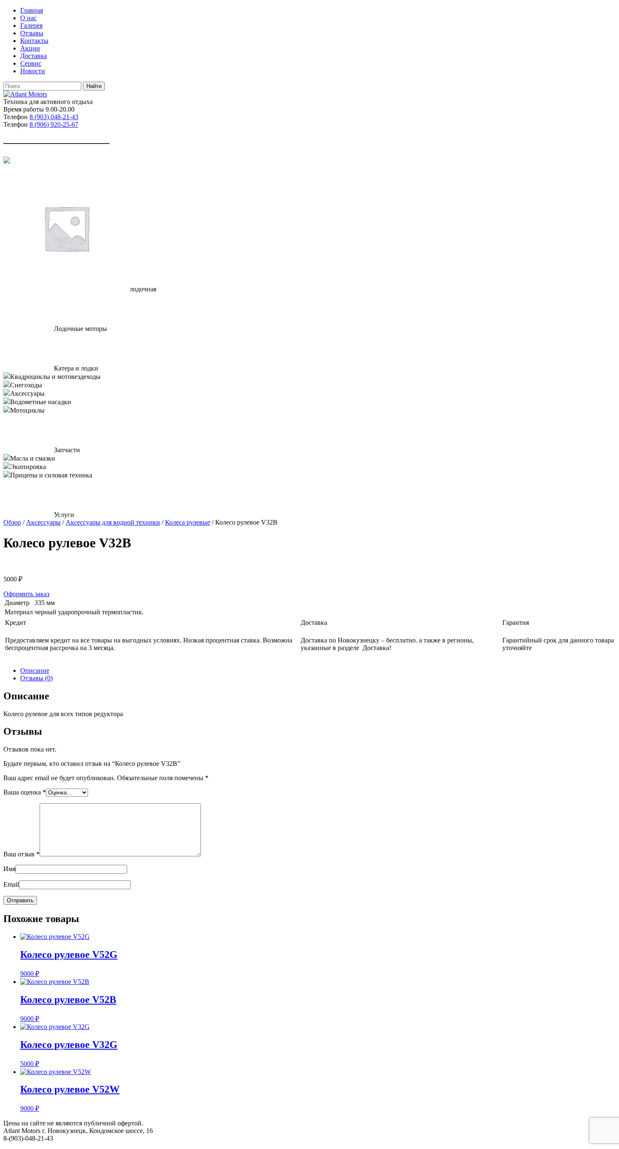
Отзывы (31, 33)
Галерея (31, 25)
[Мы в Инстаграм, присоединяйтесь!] (6, 161)
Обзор (12, 522)
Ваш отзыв (21, 854)
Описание (34, 670)
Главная (31, 10)
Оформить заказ (26, 593)
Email (11, 884)
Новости (32, 71)
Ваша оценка (24, 792)
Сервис (30, 63)
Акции (30, 48)
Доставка (33, 55)
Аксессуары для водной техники (113, 522)
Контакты (34, 40)
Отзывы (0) (36, 678)
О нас (28, 17)
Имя (9, 868)
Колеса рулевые (187, 522)
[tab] (318, 670)
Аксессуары (43, 522)
